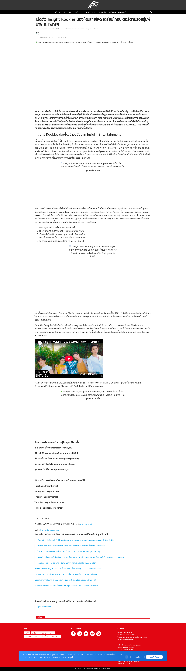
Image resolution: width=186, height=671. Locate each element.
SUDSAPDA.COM (45, 38)
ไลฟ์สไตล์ (112, 12)
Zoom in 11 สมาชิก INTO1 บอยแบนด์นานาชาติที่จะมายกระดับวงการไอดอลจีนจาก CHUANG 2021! (77, 540)
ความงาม (86, 12)
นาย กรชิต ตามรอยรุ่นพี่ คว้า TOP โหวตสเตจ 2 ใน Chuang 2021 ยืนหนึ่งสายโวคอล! (68, 568)
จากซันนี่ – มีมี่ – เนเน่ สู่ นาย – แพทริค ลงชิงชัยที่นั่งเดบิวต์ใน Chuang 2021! (67, 563)
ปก (65, 12)
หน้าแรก (58, 12)
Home (38, 29)
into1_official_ (86, 524)
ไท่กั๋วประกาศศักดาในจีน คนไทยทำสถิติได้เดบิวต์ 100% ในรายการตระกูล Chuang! (69, 551)
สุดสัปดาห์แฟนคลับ (45, 606)
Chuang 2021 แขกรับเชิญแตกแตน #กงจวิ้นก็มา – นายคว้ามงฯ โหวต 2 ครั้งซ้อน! (66, 574)
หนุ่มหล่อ (102, 12)
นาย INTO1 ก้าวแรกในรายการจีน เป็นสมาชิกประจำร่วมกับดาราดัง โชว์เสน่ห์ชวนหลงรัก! (71, 545)
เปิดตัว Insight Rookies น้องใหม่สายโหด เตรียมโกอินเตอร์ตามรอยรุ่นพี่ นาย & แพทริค (74, 29)
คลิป (70, 12)
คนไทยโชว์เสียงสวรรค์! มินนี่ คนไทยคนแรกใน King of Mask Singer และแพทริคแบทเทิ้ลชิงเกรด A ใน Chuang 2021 (82, 557)
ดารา (94, 12)
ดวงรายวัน (122, 12)
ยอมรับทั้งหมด (154, 657)
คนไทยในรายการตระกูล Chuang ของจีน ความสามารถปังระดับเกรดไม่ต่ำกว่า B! (65, 580)
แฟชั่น (77, 12)
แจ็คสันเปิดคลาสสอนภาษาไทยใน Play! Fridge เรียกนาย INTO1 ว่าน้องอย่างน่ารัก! (66, 585)
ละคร (36, 636)
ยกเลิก (137, 657)
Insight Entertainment (50, 530)
